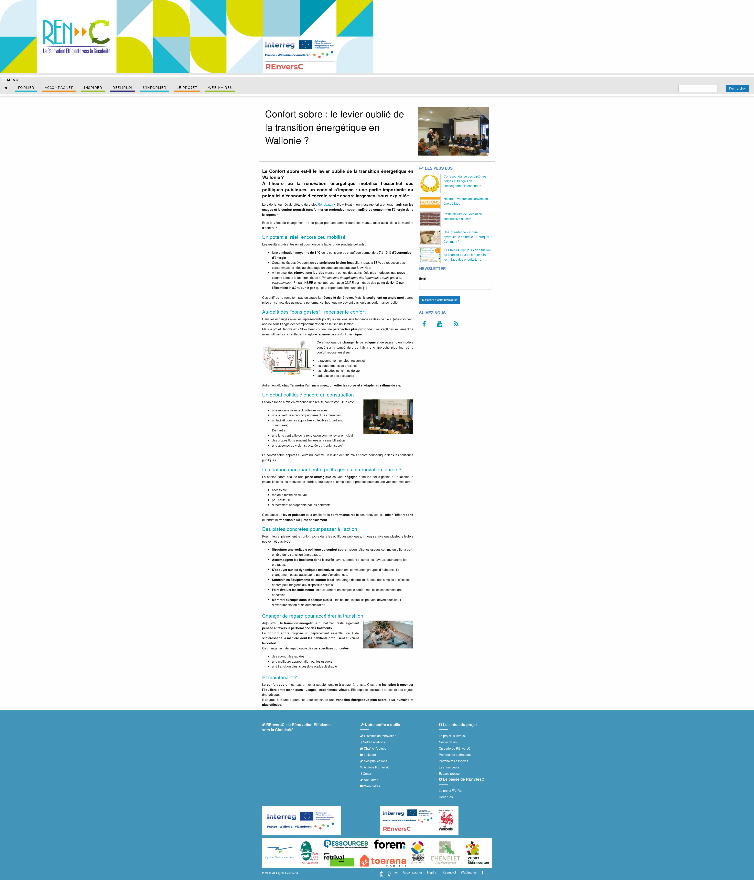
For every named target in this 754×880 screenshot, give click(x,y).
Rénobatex (325, 204)
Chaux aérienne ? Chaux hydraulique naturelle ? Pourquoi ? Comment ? (468, 237)
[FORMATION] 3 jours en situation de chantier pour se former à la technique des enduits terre (467, 255)
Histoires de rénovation (379, 735)
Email (422, 278)
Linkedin (369, 754)
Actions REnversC (376, 767)
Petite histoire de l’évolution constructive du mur (463, 216)
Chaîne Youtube (374, 748)
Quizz (366, 773)
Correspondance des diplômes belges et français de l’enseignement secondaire (465, 181)
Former (26, 88)
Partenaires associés (453, 761)
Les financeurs (449, 767)
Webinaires (220, 88)
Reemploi (122, 88)
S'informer (154, 88)
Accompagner (59, 88)
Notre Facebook (373, 742)
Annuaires (370, 779)
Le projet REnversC (452, 735)
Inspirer (93, 88)
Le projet (187, 88)
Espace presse (449, 773)
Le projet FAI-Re (450, 790)
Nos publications (375, 761)
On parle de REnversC (454, 748)
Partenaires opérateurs (455, 754)
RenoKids (446, 797)
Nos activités (448, 742)
